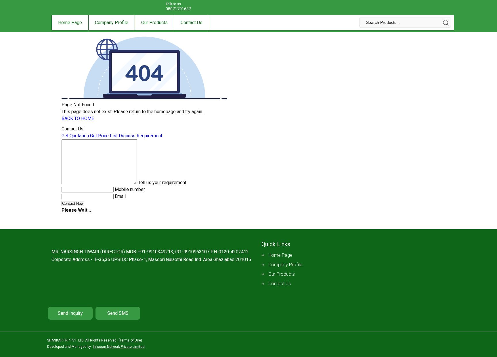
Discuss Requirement (140, 135)
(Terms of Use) (130, 340)
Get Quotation (75, 135)
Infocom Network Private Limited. (119, 347)
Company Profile (111, 22)
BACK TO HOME (78, 118)
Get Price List (104, 135)
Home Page (70, 22)
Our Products (154, 22)
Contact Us (191, 22)
